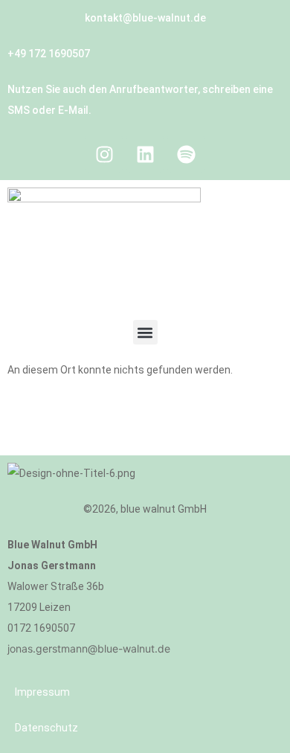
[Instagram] (104, 154)
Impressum (42, 692)
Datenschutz (46, 728)
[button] (145, 332)
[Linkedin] (145, 154)
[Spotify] (185, 154)
